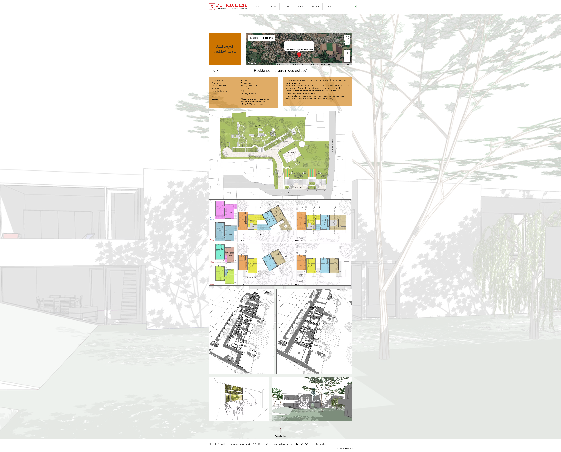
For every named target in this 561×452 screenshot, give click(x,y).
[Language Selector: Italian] (358, 6)
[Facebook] (296, 444)
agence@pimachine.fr (284, 444)
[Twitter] (306, 444)
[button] (272, 6)
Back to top (280, 436)
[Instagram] (301, 444)
